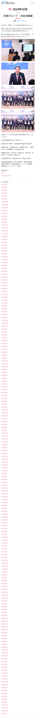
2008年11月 (4, 624)
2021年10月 (4, 297)
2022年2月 (4, 288)
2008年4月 (4, 635)
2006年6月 (4, 693)
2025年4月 (4, 222)
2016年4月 (4, 427)
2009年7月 (4, 601)
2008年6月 (4, 633)
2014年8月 (4, 471)
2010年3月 (4, 586)
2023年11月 (4, 257)
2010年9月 (4, 572)
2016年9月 (4, 416)
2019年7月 (4, 352)
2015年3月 (4, 453)
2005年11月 (4, 705)
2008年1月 (4, 644)
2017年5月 (4, 395)
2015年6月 (4, 447)
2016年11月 (4, 410)
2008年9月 (4, 630)
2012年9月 (4, 520)
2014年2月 (4, 485)
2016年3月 (4, 430)
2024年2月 (4, 254)
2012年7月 (4, 523)
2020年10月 (4, 323)
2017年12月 (4, 387)
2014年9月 (4, 468)
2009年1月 (4, 618)
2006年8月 (4, 690)
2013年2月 (4, 508)
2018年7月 (4, 369)
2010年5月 (4, 581)
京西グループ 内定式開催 (18, 16)
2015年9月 (4, 445)
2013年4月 (4, 505)
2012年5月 (4, 526)
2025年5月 (4, 219)
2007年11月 (4, 650)
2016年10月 (4, 413)
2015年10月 (4, 442)
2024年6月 (4, 242)
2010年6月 (4, 578)
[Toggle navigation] (32, 3)
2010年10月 (4, 569)
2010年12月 (4, 563)
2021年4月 (4, 312)
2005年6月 (4, 711)
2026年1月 (4, 199)
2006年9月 (4, 688)
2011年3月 (4, 557)
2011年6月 (4, 552)
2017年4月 (4, 398)
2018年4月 (4, 378)
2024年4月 (4, 248)
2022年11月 (4, 280)
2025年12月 (4, 202)
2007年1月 (4, 676)
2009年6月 (4, 604)
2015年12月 (4, 436)
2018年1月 (4, 384)
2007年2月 (4, 673)
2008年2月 (4, 641)
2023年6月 (4, 265)
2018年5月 (4, 375)
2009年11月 (4, 592)
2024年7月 (4, 239)
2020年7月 (4, 326)
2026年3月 (4, 196)
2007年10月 (4, 653)
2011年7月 (4, 549)
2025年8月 (4, 210)
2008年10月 (4, 627)
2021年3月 (4, 315)
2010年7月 (4, 575)
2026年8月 (4, 184)
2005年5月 (4, 714)
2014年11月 (4, 462)
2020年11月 (4, 320)
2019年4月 (4, 355)
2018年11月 (4, 364)
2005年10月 (4, 708)
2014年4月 (4, 479)
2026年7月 (4, 187)
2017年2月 (4, 404)
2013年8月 (4, 503)
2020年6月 (4, 329)
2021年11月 (4, 294)
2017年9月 (4, 390)
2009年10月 (4, 595)
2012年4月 (4, 528)
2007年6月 (4, 662)
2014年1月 (4, 488)
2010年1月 (4, 589)
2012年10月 (4, 517)
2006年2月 (4, 702)
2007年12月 (4, 647)
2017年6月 (4, 393)
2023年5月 (4, 268)
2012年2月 (4, 534)
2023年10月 (4, 260)
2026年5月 (4, 190)
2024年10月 (4, 234)
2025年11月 (4, 205)
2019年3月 (4, 358)
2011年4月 (4, 555)
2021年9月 (4, 300)
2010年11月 (4, 566)
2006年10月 (4, 685)
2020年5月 (4, 332)
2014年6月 (4, 474)
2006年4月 (4, 699)
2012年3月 (4, 531)
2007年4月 (4, 667)
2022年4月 (4, 286)
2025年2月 (4, 225)
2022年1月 (4, 291)
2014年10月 (4, 465)
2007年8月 (4, 656)
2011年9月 (4, 543)
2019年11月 (4, 343)
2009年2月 (4, 615)
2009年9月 (4, 598)
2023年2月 (4, 277)
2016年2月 (4, 433)
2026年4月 (4, 193)
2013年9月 (4, 500)
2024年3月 (4, 251)
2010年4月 (4, 583)
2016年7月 (4, 419)
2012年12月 (4, 514)
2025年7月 (4, 213)
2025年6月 (4, 216)
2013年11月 (4, 494)
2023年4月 (4, 271)
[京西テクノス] (8, 3)
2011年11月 (4, 540)
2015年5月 (4, 450)
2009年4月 (4, 609)
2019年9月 (4, 349)
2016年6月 (4, 422)
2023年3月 (4, 274)
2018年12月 (4, 361)
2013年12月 (4, 491)
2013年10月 (4, 497)
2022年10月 (4, 283)
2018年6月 (4, 372)
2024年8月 (4, 236)
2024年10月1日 (21, 21)
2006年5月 (4, 696)
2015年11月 (4, 439)
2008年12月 (4, 621)
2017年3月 (4, 401)
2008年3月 (4, 638)
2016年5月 (4, 424)
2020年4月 (4, 335)
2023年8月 (4, 262)
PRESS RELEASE (5, 176)
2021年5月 (4, 309)
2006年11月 (4, 682)
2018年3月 (4, 381)
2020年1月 (4, 341)
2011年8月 (4, 546)
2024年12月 (4, 228)
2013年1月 (4, 511)
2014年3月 (4, 482)
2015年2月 (4, 456)
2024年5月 (4, 245)
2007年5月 (4, 664)
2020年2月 (4, 338)
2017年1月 (4, 407)
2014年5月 (4, 476)
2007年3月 (4, 670)
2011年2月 (4, 560)
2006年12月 (4, 679)
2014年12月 (4, 459)
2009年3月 (4, 612)
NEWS (18, 13)
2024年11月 (4, 231)
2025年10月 (4, 208)
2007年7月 (4, 659)
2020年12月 (4, 317)
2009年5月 (4, 607)
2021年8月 (4, 303)
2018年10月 (4, 367)
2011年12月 (4, 537)
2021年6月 (4, 306)
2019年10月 (4, 346)
